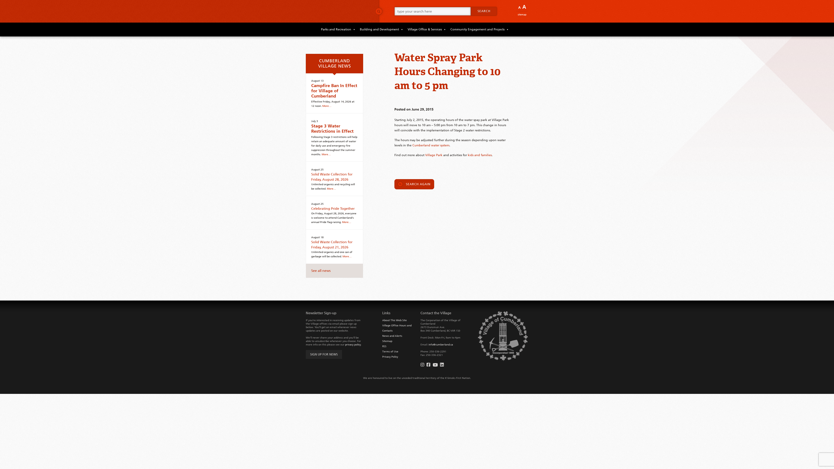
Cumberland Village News (334, 63)
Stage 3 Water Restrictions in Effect (332, 128)
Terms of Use (390, 351)
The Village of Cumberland (339, 11)
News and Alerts (392, 335)
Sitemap (522, 14)
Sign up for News (324, 354)
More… (326, 105)
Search (484, 11)
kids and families (480, 155)
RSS (384, 346)
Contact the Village (435, 313)
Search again (418, 184)
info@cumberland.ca (441, 344)
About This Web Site (394, 320)
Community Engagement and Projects (477, 29)
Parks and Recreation (336, 29)
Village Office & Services (425, 29)
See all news (321, 271)
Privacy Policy (390, 356)
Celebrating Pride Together (333, 208)
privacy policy (353, 344)
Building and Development (379, 29)
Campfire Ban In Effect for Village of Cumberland (334, 91)
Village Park (433, 155)
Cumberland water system (430, 145)
